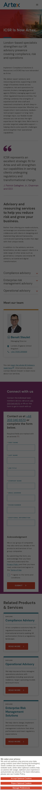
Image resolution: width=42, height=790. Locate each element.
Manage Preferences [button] (21, 788)
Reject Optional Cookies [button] (21, 783)
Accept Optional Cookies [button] (21, 779)
